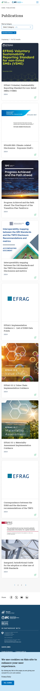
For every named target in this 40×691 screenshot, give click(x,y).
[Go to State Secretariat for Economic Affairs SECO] (11, 637)
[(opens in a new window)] (17, 2)
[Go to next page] (25, 585)
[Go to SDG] (4, 623)
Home (3, 8)
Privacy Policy (6, 677)
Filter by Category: (6, 24)
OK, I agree (8, 683)
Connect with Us (21, 651)
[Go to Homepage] (7, 612)
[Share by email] (21, 597)
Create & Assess (7, 651)
